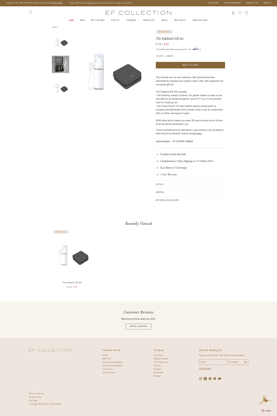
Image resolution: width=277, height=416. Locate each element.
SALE (71, 20)
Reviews (157, 376)
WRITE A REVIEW (138, 326)
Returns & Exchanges (112, 366)
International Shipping (112, 362)
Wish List (106, 359)
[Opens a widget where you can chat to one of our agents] (266, 411)
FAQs (104, 355)
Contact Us (252, 3)
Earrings (132, 20)
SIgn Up (267, 3)
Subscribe (205, 369)
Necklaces (149, 20)
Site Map (33, 401)
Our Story (213, 3)
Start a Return (108, 373)
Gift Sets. (197, 133)
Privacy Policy (35, 397)
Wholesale (158, 373)
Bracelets (180, 20)
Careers (157, 366)
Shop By (115, 20)
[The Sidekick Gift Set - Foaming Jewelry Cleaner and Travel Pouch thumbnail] (60, 41)
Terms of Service (36, 394)
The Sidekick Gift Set (72, 283)
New (82, 20)
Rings (165, 20)
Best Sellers (98, 20)
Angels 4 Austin (161, 359)
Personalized (200, 20)
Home (54, 27)
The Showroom (232, 3)
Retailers (158, 369)
